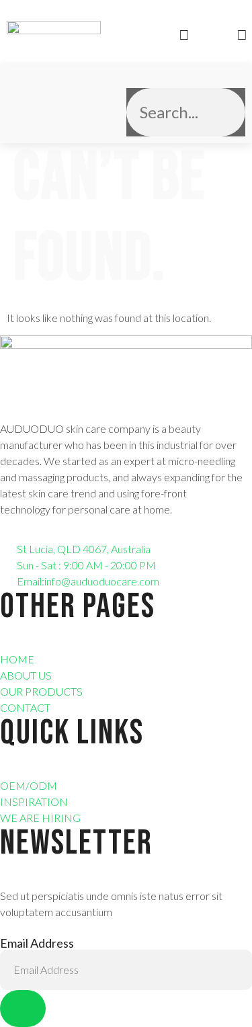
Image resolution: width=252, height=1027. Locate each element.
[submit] (23, 1008)
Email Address (37, 943)
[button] (18, 104)
